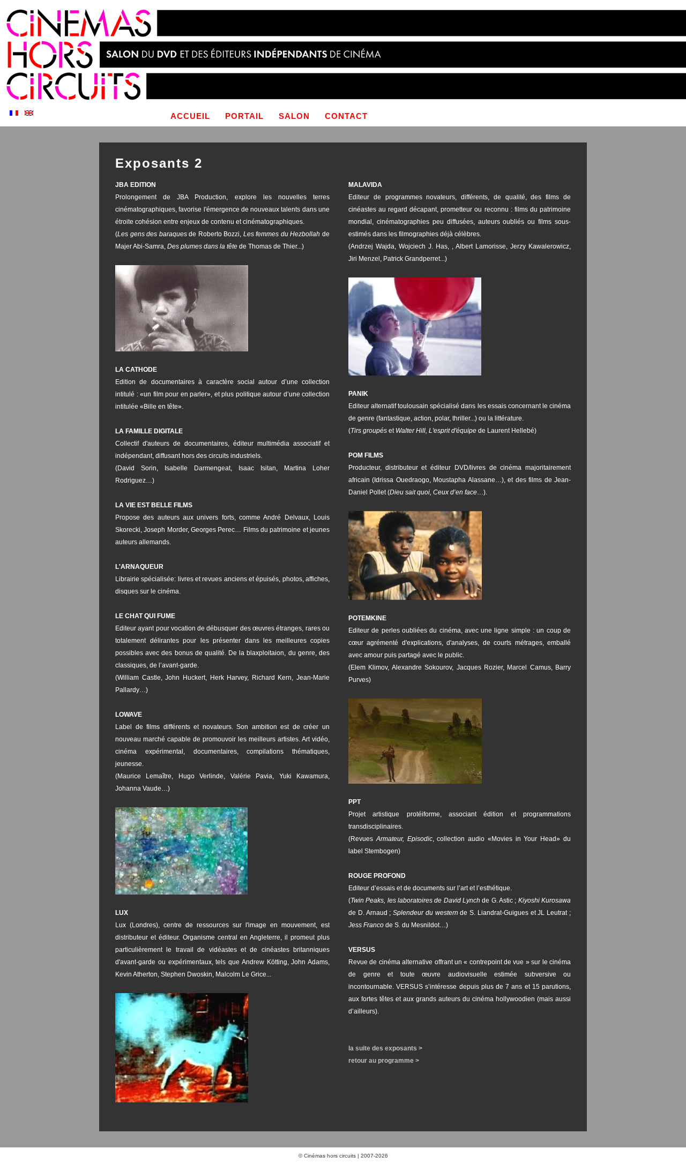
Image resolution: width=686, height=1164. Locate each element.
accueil (190, 116)
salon (294, 116)
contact (346, 116)
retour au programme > (383, 1060)
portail (244, 116)
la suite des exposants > (385, 1048)
